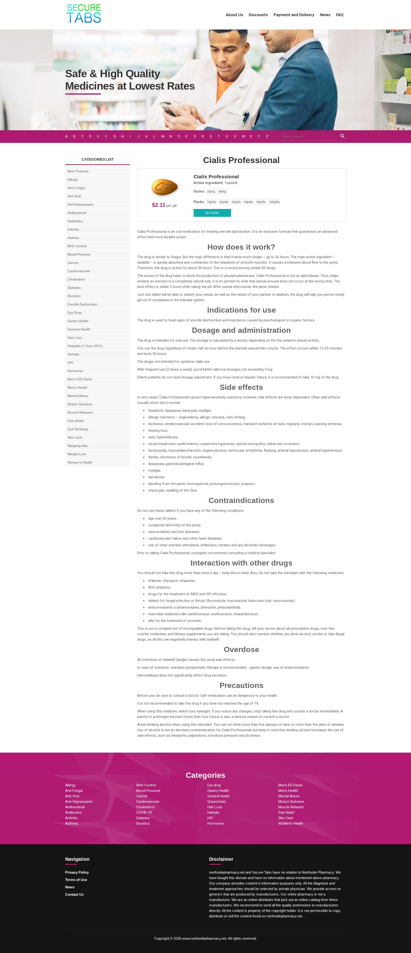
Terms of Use (76, 880)
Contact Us (74, 894)
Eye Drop (75, 312)
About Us (234, 14)
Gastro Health (78, 321)
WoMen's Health (290, 823)
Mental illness (288, 796)
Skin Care (75, 437)
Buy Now (212, 213)
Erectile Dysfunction (82, 304)
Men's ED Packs (290, 785)
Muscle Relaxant (80, 412)
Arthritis (73, 229)
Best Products (78, 171)
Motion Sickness (80, 404)
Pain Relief (76, 421)
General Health (79, 329)
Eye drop (214, 785)
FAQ (339, 14)
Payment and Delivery (294, 14)
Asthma (73, 238)
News (325, 14)
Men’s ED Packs (80, 379)
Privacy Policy (77, 872)
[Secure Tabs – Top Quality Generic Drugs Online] (84, 23)
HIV (70, 362)
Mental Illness (78, 396)
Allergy (73, 179)
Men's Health (288, 791)
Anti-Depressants (80, 204)
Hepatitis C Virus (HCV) (85, 346)
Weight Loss (77, 454)
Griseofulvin (216, 801)
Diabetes (74, 288)
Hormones (75, 371)
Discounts (258, 14)
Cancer (73, 263)
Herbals (73, 354)
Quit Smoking (78, 429)
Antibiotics (75, 221)
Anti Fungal (76, 188)
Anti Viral (74, 196)
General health (218, 796)
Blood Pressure (79, 254)
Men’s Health (77, 387)
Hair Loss (75, 337)
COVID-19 (144, 812)
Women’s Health (80, 462)
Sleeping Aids (78, 446)
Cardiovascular (79, 271)
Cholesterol (76, 279)
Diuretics (74, 296)
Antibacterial (77, 213)
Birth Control (77, 246)
